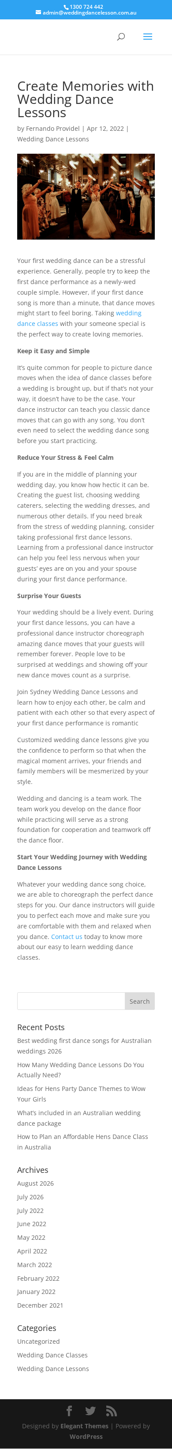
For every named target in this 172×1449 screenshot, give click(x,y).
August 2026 (35, 1183)
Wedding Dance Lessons (53, 139)
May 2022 (31, 1237)
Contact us (66, 936)
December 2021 (40, 1305)
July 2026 (30, 1197)
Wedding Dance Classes (52, 1355)
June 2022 (31, 1224)
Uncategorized (38, 1341)
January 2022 (36, 1291)
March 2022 (34, 1264)
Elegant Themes (84, 1426)
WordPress (86, 1436)
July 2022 (30, 1210)
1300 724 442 (86, 7)
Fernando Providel (53, 128)
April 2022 (32, 1251)
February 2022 (38, 1278)
